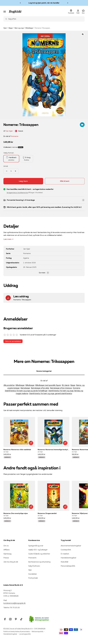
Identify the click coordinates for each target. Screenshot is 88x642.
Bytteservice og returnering (39, 562)
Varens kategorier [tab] (44, 371)
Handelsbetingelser (68, 558)
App (30, 570)
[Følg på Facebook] (4, 619)
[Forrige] (20, 3)
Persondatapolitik (68, 566)
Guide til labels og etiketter (39, 554)
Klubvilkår (64, 562)
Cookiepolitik (66, 550)
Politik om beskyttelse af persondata (16, 631)
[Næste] (67, 3)
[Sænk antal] (7, 171)
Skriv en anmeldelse (13, 341)
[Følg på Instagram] (10, 619)
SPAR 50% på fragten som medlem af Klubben (44, 3)
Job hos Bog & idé (10, 562)
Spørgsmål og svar (35, 546)
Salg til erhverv (34, 566)
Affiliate (6, 550)
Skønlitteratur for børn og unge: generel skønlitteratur (50, 393)
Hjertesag (7, 554)
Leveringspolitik (25, 634)
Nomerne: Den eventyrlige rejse (15, 513)
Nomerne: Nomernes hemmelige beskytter (53, 450)
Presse (6, 558)
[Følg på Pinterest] (15, 619)
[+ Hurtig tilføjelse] (31, 443)
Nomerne (14, 136)
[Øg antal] (15, 171)
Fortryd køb (33, 578)
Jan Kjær (9, 131)
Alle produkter (9, 385)
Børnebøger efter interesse (61, 388)
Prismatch (32, 558)
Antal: (5, 166)
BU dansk (66, 385)
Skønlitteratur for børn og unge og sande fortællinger (26, 391)
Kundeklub (32, 574)
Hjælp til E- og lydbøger (37, 550)
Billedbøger (29, 28)
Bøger (11, 28)
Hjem (5, 28)
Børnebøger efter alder (40, 388)
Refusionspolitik (37, 631)
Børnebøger (25, 388)
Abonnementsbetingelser (71, 546)
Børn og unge (19, 28)
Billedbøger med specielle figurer (48, 385)
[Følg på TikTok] (21, 619)
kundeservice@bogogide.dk (14, 603)
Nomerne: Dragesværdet (47, 513)
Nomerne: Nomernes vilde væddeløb (17, 450)
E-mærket (65, 554)
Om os (6, 546)
